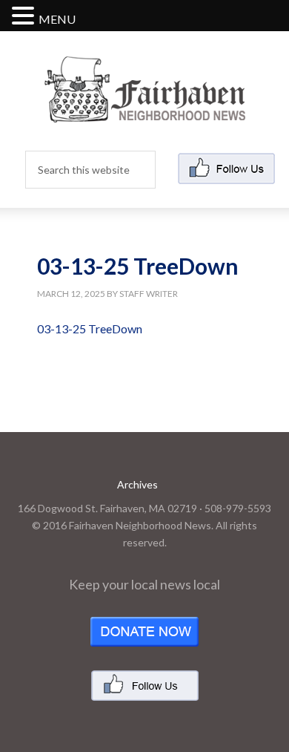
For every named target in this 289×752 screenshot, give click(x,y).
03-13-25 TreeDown (89, 328)
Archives (137, 484)
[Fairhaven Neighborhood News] (144, 110)
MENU (57, 19)
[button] (25, 16)
